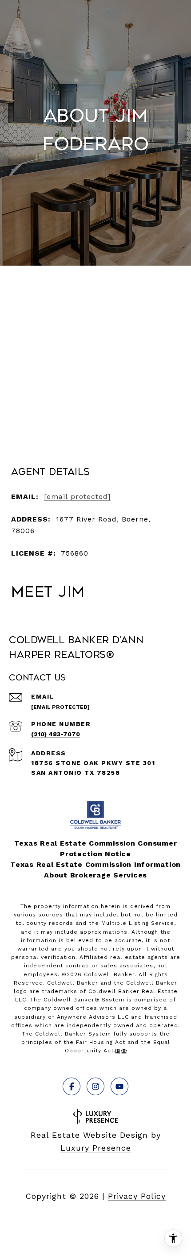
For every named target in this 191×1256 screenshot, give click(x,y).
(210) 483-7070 (55, 734)
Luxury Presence (95, 1147)
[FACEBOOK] (71, 1086)
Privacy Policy (137, 1196)
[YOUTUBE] (119, 1086)
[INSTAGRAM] (95, 1086)
